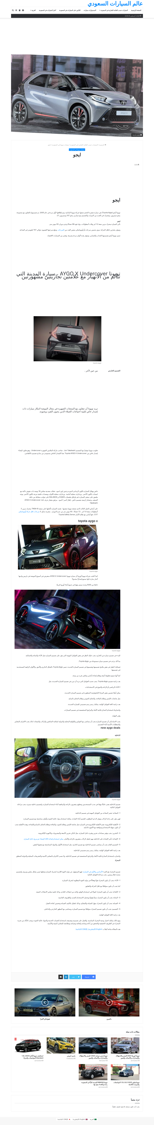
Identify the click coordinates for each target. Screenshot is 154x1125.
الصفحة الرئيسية (136, 10)
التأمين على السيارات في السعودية (69, 10)
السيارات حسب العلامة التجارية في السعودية (114, 10)
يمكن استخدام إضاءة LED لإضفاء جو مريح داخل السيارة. (43, 839)
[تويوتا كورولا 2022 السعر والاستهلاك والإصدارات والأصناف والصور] (125, 1045)
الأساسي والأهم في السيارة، (93, 872)
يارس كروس (71, 1056)
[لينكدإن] (66, 977)
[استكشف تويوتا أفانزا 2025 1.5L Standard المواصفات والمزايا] (29, 1045)
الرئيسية (102, 145)
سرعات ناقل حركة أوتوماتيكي (29, 511)
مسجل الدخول (125, 1107)
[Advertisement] (77, 34)
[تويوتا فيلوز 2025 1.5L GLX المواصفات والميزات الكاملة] (125, 1072)
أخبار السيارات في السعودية (47, 10)
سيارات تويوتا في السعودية (60, 145)
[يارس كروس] (61, 1045)
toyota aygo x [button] (88, 521)
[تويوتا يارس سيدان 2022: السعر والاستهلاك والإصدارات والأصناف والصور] (93, 1045)
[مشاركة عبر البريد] (60, 977)
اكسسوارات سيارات (90, 10)
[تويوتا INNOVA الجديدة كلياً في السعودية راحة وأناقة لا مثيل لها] (93, 1072)
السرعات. (60, 230)
